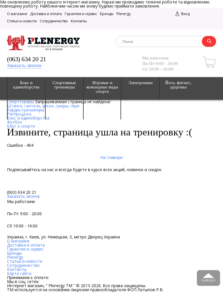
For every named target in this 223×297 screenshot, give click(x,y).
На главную (111, 157)
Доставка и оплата (46, 13)
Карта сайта (19, 273)
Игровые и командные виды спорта (102, 87)
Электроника (140, 83)
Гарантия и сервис (81, 13)
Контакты (79, 21)
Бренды (107, 13)
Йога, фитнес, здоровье (178, 85)
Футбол (14, 122)
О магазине (17, 13)
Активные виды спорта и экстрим (26, 108)
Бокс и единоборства (26, 85)
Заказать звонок (24, 65)
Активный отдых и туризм (64, 106)
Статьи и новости (22, 21)
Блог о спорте (21, 126)
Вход (185, 13)
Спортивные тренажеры (64, 85)
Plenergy (123, 13)
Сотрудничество (54, 21)
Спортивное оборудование (102, 106)
